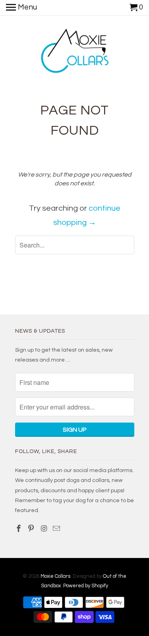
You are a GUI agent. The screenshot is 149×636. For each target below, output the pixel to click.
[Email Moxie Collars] (57, 529)
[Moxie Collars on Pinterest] (31, 529)
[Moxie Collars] (74, 52)
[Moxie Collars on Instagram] (44, 529)
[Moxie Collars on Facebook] (19, 529)
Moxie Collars (55, 576)
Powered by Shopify (85, 585)
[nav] (21, 8)
